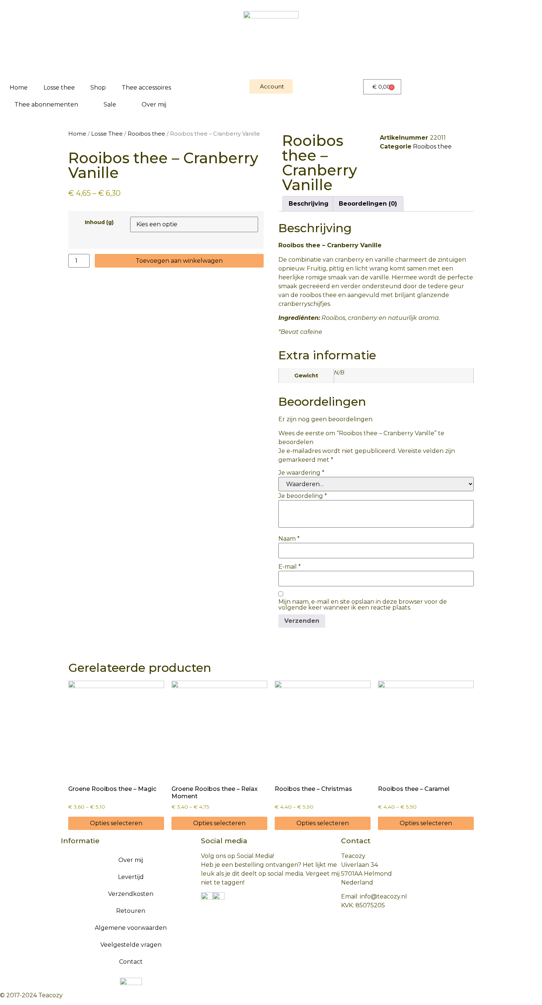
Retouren (130, 910)
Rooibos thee (146, 133)
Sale (110, 104)
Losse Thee (107, 133)
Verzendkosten (130, 893)
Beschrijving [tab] (309, 203)
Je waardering (301, 473)
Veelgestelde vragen (130, 944)
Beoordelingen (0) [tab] (368, 203)
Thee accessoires (146, 87)
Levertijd (131, 876)
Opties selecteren (116, 823)
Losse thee (59, 87)
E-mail (289, 567)
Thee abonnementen (46, 104)
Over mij (154, 104)
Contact (131, 961)
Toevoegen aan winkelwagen (179, 260)
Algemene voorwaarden (131, 927)
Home (19, 87)
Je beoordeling (302, 496)
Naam (289, 539)
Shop (98, 87)
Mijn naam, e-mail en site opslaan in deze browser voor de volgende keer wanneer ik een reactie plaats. (362, 605)
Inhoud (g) (99, 222)
